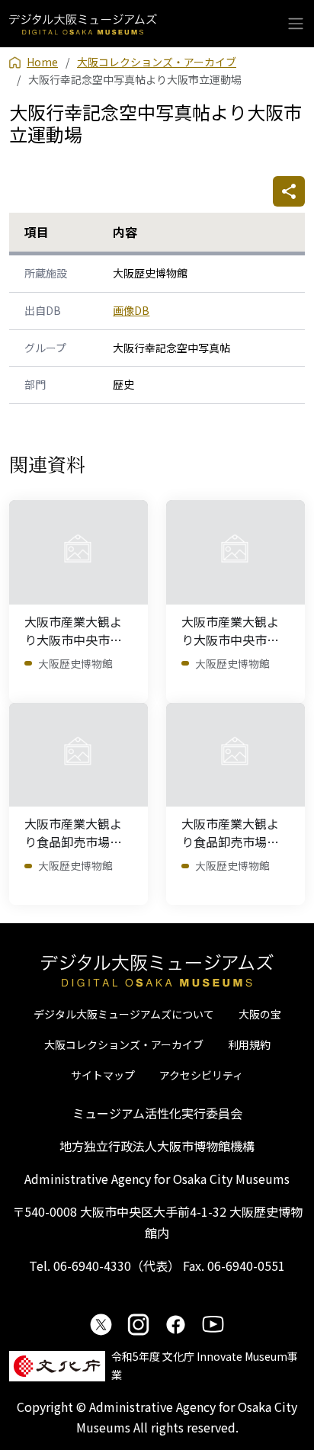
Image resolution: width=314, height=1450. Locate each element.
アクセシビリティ (201, 1075)
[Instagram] (138, 1324)
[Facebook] (176, 1324)
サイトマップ (103, 1075)
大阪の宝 (260, 1014)
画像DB (131, 310)
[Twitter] (101, 1324)
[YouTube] (213, 1324)
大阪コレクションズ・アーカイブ (123, 1044)
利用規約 (249, 1044)
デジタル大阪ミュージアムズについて (124, 1014)
